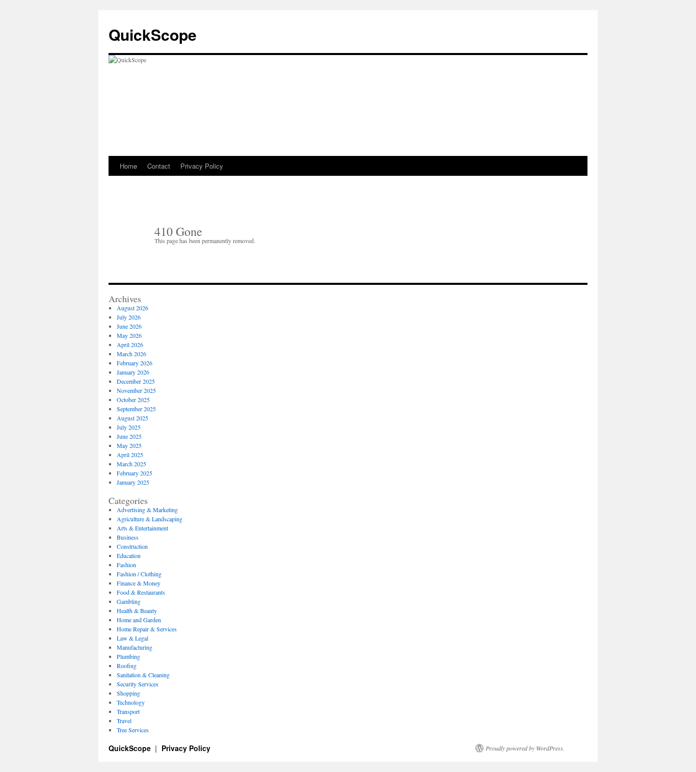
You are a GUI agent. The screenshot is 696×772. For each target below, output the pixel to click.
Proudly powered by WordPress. (525, 748)
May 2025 (129, 445)
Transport (128, 711)
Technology (131, 702)
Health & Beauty (137, 610)
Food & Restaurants (141, 592)
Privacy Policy (201, 166)
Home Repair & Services (147, 629)
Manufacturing (134, 647)
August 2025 (132, 418)
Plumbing (128, 656)
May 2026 (129, 335)
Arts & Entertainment (142, 528)
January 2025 (133, 482)
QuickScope (153, 34)
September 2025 (136, 409)
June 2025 (129, 436)
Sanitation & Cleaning (143, 675)
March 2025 (131, 464)
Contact (158, 166)
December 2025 (136, 381)
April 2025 (130, 454)
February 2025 (134, 473)
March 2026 (131, 354)
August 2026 (132, 308)
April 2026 (130, 344)
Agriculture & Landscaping (149, 519)
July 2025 (129, 427)
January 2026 (133, 372)
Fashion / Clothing (139, 574)
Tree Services (133, 730)
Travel (124, 720)
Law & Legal (132, 638)
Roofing (127, 665)
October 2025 (133, 399)
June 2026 (129, 326)
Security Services (137, 684)
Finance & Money (138, 583)
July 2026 (129, 317)
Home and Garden (139, 620)
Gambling (129, 601)
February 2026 (134, 363)
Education (129, 555)
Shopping (128, 693)
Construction (132, 546)
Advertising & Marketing (147, 509)
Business (128, 537)
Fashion (126, 565)
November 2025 (136, 390)
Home (128, 166)
